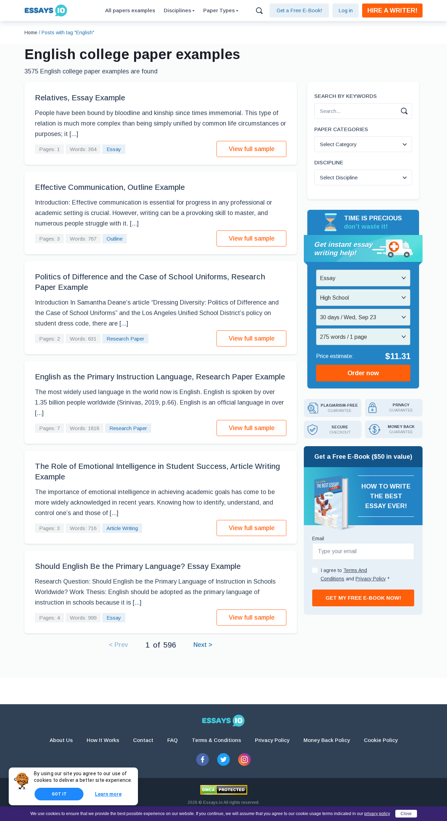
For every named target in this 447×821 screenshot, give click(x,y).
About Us (61, 740)
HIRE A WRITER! (392, 10)
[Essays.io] (223, 721)
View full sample (251, 148)
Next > (202, 644)
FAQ (172, 740)
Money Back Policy (326, 740)
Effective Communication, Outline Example (110, 187)
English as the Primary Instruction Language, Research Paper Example (160, 376)
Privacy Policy (272, 740)
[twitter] (223, 759)
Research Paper (125, 339)
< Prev (118, 644)
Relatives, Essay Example (80, 97)
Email (318, 538)
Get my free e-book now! (363, 598)
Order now (363, 373)
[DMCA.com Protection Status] (223, 790)
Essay (114, 149)
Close (406, 813)
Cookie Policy (381, 740)
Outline (115, 239)
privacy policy (377, 813)
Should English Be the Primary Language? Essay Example (138, 566)
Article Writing (122, 528)
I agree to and (355, 574)
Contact (143, 740)
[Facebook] (202, 759)
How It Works (103, 740)
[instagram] (244, 759)
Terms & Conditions (216, 740)
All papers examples (130, 10)
